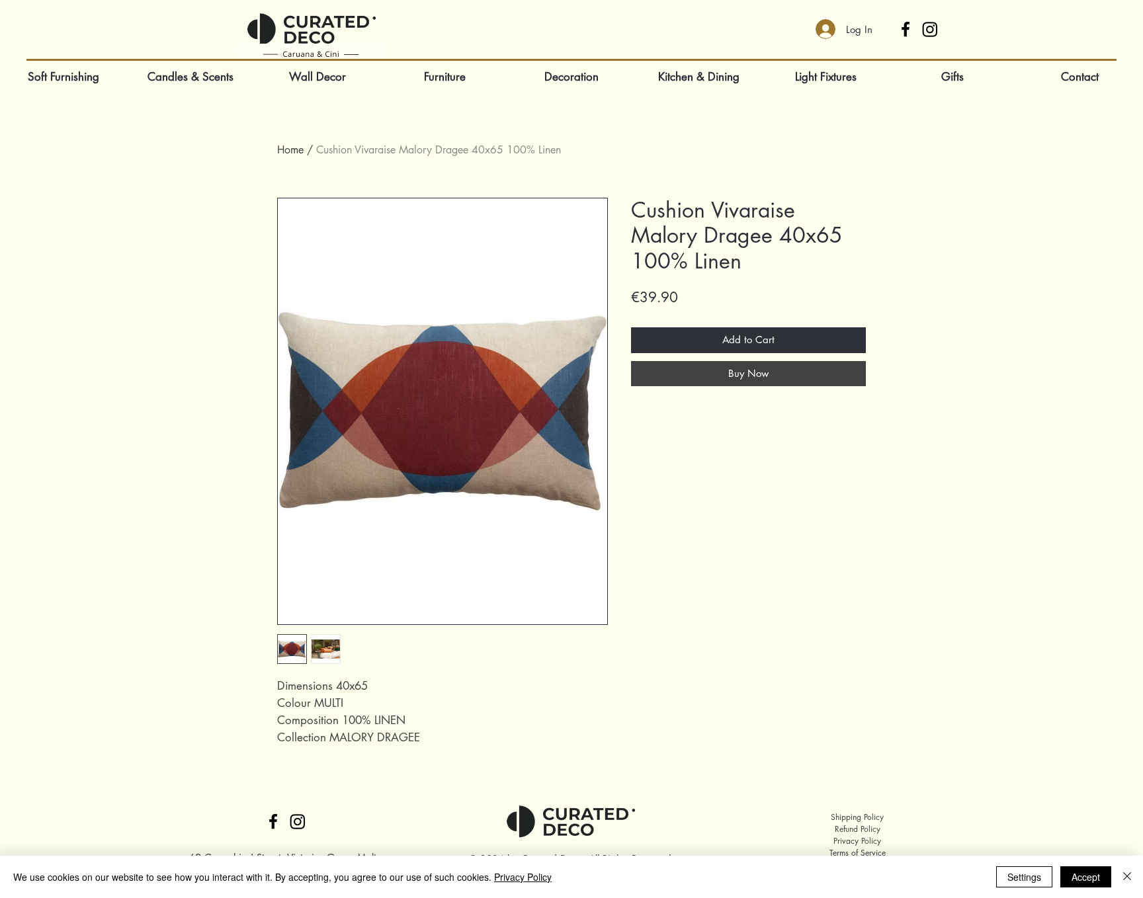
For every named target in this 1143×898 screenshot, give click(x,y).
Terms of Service (857, 852)
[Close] (1127, 876)
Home (290, 150)
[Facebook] (905, 29)
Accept (1086, 876)
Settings (1024, 876)
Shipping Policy (857, 817)
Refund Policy (857, 829)
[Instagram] (930, 29)
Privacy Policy (857, 840)
